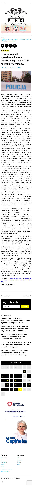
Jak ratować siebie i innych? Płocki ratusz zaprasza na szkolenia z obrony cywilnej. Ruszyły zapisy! (15, 353)
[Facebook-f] (2, 482)
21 (20, 385)
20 (16, 385)
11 (7, 380)
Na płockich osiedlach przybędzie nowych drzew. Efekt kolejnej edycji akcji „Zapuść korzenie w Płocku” (15, 328)
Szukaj (25, 306)
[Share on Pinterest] (15, 46)
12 (11, 380)
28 (20, 389)
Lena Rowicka (5, 68)
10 (2, 380)
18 (7, 385)
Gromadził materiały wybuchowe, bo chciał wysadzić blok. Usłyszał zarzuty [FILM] (16, 280)
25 (7, 389)
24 (2, 389)
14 (20, 380)
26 (11, 389)
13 (16, 380)
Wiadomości (5, 50)
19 (11, 385)
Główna (3, 37)
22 (24, 385)
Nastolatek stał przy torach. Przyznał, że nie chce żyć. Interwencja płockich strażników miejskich (16, 344)
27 (16, 389)
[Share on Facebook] (2, 46)
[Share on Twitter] (7, 46)
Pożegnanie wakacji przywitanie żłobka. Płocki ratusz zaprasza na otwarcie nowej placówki (14, 336)
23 (29, 385)
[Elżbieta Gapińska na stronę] (16, 443)
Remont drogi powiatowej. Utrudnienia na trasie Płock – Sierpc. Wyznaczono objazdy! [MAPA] (15, 320)
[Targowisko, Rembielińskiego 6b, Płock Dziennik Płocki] (16, 23)
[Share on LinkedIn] (11, 46)
